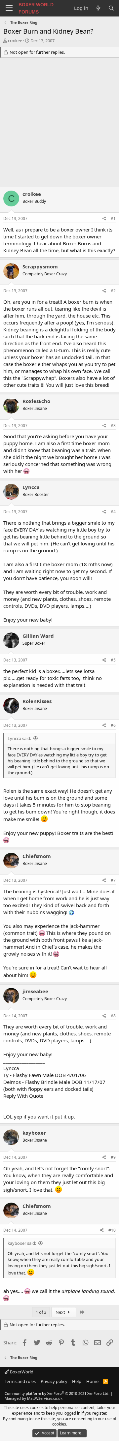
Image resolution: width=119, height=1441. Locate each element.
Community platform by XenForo (57, 1393)
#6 (113, 725)
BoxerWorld (21, 1372)
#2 (113, 290)
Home (92, 1381)
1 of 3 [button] (41, 1312)
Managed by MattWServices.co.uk (33, 1398)
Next (61, 1312)
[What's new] (98, 8)
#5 (113, 660)
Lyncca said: (19, 738)
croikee (15, 41)
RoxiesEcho (36, 401)
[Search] (111, 8)
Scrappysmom (40, 266)
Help (76, 1381)
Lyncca (31, 487)
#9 (113, 1157)
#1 (113, 218)
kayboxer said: (22, 1243)
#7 (113, 880)
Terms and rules (20, 1381)
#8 (113, 1016)
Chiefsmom (36, 856)
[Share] (104, 219)
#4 (113, 511)
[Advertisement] (59, 124)
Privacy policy (54, 1381)
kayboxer (34, 1132)
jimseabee (35, 991)
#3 (113, 425)
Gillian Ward (38, 635)
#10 (112, 1230)
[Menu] (9, 8)
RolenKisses (37, 701)
